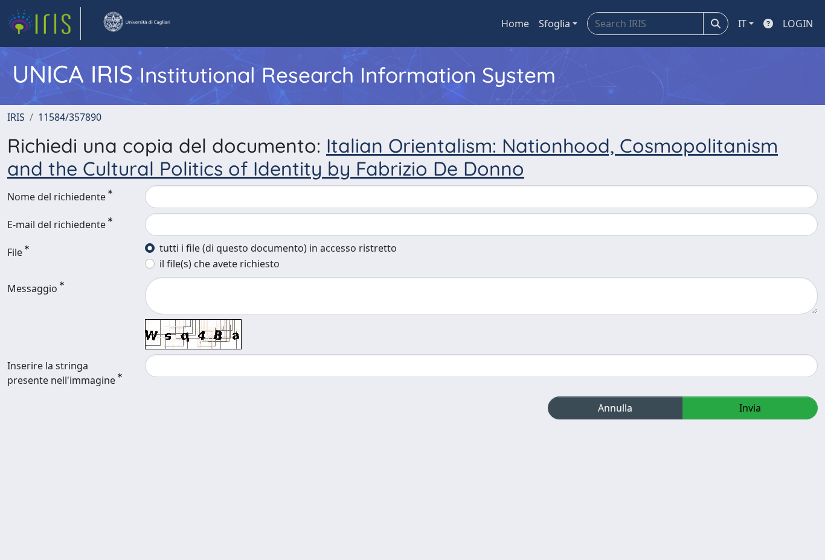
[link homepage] (44, 23)
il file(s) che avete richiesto (219, 263)
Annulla (615, 408)
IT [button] (742, 23)
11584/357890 (69, 117)
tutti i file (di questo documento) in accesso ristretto (278, 248)
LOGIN (798, 23)
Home (515, 23)
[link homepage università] (136, 23)
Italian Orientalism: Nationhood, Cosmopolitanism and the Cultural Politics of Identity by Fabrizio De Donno (392, 156)
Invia (750, 408)
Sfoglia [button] (554, 23)
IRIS (16, 117)
